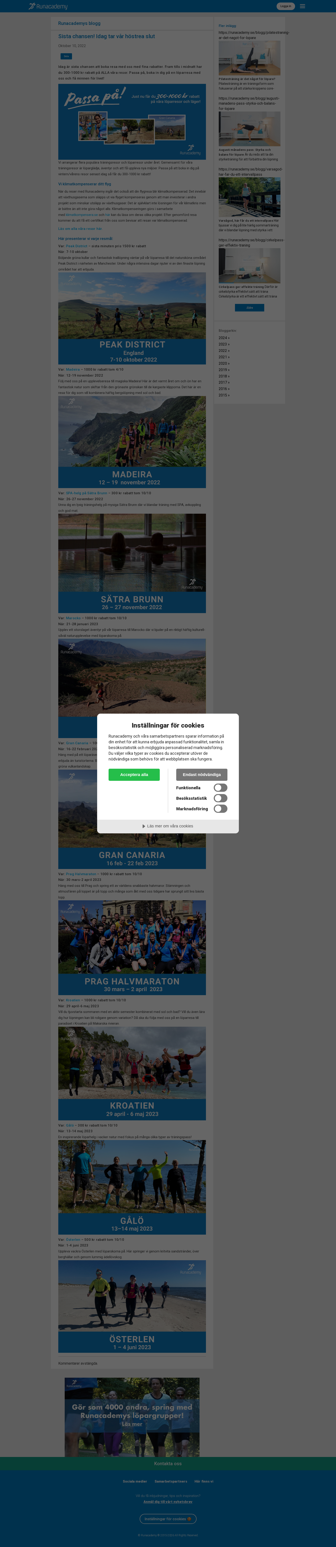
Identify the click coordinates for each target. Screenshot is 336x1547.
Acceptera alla (134, 774)
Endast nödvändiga (202, 774)
